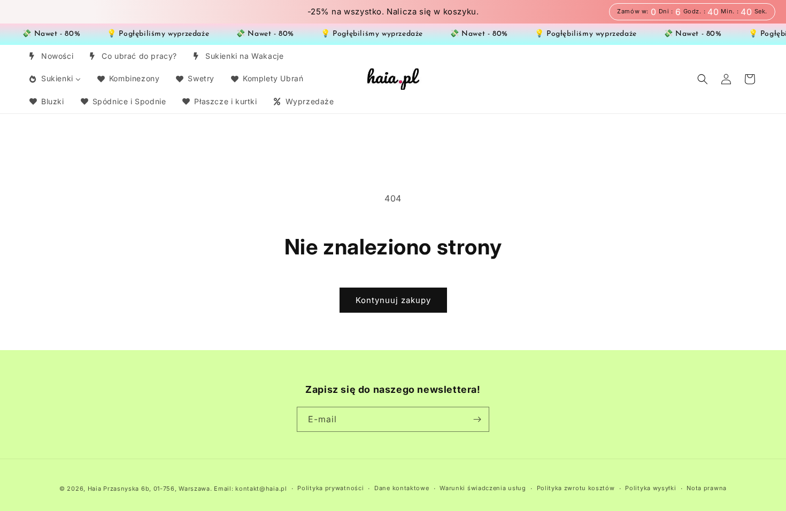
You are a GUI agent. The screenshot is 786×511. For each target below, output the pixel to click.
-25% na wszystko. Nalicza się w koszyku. (393, 12)
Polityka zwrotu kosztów (576, 488)
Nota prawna (707, 488)
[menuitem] (50, 56)
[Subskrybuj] (477, 419)
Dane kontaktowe (401, 488)
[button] (702, 79)
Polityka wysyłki (650, 488)
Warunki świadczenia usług (483, 488)
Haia (95, 488)
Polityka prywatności (330, 488)
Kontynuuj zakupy (393, 300)
